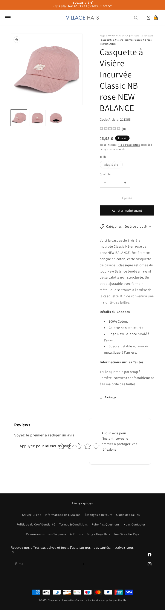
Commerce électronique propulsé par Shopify (100, 600)
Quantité (105, 174)
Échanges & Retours (98, 515)
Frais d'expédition (129, 144)
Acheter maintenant (127, 210)
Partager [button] (110, 397)
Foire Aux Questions (105, 524)
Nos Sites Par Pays (126, 534)
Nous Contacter (134, 524)
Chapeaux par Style (128, 35)
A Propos (76, 534)
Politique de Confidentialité (36, 524)
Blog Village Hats (98, 534)
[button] (8, 17)
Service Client (31, 515)
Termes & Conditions (73, 524)
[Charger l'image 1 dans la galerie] (19, 118)
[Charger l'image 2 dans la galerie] (37, 118)
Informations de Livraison (63, 515)
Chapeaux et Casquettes (61, 600)
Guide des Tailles (128, 515)
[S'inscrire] (83, 564)
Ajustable (113, 165)
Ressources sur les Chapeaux (46, 534)
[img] (110, 129)
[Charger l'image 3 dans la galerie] (56, 118)
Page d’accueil (108, 35)
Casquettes (147, 35)
